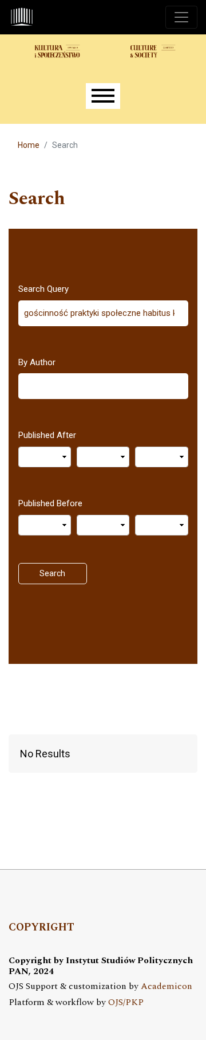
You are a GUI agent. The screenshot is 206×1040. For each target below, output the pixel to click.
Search (52, 573)
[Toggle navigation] (181, 17)
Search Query (43, 289)
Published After (47, 435)
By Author (37, 362)
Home (28, 145)
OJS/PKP (126, 1002)
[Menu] (103, 96)
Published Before (50, 503)
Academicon (166, 986)
